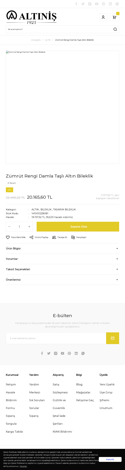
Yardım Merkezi (34, 388)
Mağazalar (83, 392)
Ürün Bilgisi (13, 248)
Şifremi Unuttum (106, 404)
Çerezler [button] (23, 466)
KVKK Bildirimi (62, 431)
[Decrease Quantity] (9, 226)
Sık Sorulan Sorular (37, 404)
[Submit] (112, 338)
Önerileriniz (13, 279)
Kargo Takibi (14, 431)
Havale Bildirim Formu (11, 400)
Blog (79, 384)
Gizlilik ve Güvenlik (59, 404)
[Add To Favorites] (16, 237)
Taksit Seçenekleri (18, 269)
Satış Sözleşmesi (60, 388)
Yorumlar (12, 258)
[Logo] (31, 17)
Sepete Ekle (78, 226)
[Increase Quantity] (29, 226)
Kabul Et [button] (110, 459)
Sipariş (33, 415)
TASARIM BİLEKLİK (64, 209)
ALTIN (35, 209)
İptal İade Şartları (59, 419)
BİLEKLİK (46, 209)
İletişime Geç (85, 400)
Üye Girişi (106, 392)
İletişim (11, 384)
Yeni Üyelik (107, 384)
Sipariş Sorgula (11, 419)
